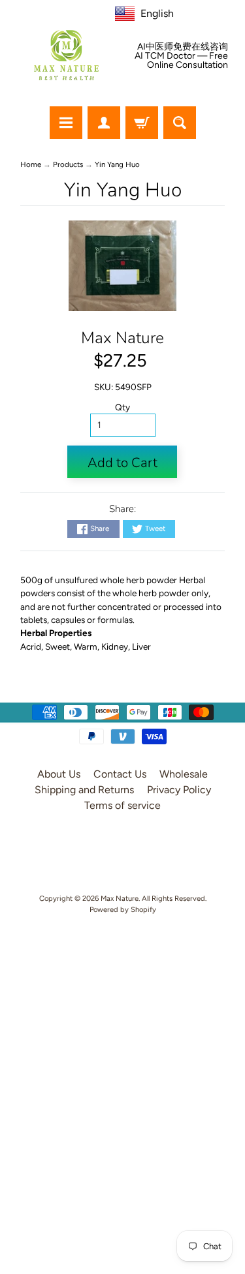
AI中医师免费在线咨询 (182, 47)
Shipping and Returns (84, 789)
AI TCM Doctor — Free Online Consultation (181, 61)
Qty (122, 407)
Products (68, 164)
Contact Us (119, 774)
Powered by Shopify (123, 909)
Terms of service (122, 805)
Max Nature (122, 338)
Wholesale (183, 774)
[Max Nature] (66, 55)
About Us (58, 774)
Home (30, 164)
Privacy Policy (179, 789)
